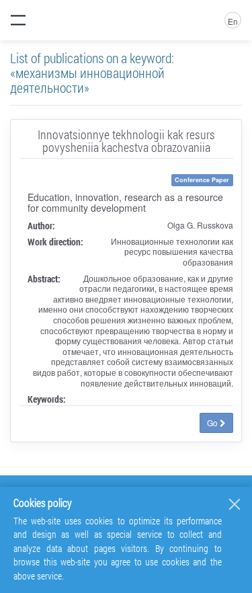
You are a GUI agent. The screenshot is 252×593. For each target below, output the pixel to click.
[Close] (234, 504)
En (233, 21)
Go (213, 422)
